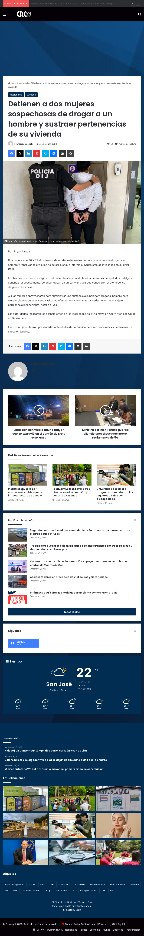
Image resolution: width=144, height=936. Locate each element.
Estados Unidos (97, 884)
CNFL (52, 884)
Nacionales (24, 83)
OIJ (73, 890)
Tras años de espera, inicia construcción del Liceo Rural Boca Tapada (68, 3)
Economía (95, 929)
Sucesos (31, 94)
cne (42, 884)
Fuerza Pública (117, 884)
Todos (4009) (72, 611)
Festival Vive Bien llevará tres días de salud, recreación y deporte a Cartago (71, 492)
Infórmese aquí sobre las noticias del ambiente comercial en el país (73, 592)
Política (83, 929)
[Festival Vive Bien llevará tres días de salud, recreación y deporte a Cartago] (72, 475)
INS (6, 890)
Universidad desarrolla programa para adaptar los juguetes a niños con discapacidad (115, 494)
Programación (133, 929)
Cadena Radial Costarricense (80, 924)
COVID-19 (80, 884)
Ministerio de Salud (31, 890)
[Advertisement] (72, 47)
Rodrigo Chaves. (88, 890)
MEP (15, 890)
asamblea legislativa (15, 884)
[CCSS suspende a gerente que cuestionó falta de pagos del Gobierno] (25, 852)
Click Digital (118, 924)
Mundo (106, 929)
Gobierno (134, 884)
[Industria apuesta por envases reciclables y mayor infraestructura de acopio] (27, 475)
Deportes (118, 929)
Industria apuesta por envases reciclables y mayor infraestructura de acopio (26, 492)
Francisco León (22, 144)
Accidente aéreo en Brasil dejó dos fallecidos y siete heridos (69, 577)
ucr (111, 890)
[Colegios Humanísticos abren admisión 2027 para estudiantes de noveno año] (118, 852)
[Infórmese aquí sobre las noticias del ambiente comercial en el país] (17, 597)
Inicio (13, 83)
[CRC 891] (22, 14)
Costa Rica (65, 884)
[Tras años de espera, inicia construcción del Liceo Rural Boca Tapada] (118, 799)
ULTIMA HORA (55, 929)
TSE (103, 890)
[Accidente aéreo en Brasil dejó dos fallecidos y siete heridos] (17, 581)
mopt (48, 890)
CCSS (32, 884)
